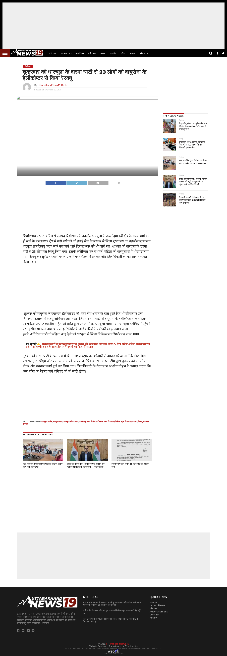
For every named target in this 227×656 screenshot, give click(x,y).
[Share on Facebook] (56, 182)
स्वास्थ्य (132, 53)
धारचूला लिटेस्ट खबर (70, 421)
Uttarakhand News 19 (117, 643)
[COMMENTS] (119, 182)
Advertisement (159, 611)
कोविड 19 (144, 53)
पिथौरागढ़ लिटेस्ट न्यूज (116, 421)
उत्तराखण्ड (65, 53)
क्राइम (103, 53)
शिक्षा (123, 53)
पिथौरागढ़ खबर (84, 421)
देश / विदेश (79, 53)
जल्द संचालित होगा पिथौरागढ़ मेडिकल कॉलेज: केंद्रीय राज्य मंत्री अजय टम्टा (42, 465)
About (153, 608)
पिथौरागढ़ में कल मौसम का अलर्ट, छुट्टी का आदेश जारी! (130, 465)
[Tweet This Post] (76, 182)
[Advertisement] (113, 25)
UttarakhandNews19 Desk (52, 85)
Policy (153, 617)
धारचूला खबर (57, 421)
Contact (154, 614)
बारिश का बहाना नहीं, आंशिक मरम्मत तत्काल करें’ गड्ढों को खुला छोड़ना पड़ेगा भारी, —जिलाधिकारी (86, 465)
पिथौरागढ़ (52, 53)
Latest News (157, 605)
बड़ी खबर (92, 53)
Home (153, 602)
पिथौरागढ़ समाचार (131, 421)
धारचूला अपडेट (46, 421)
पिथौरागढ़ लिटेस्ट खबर (99, 421)
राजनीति (113, 53)
